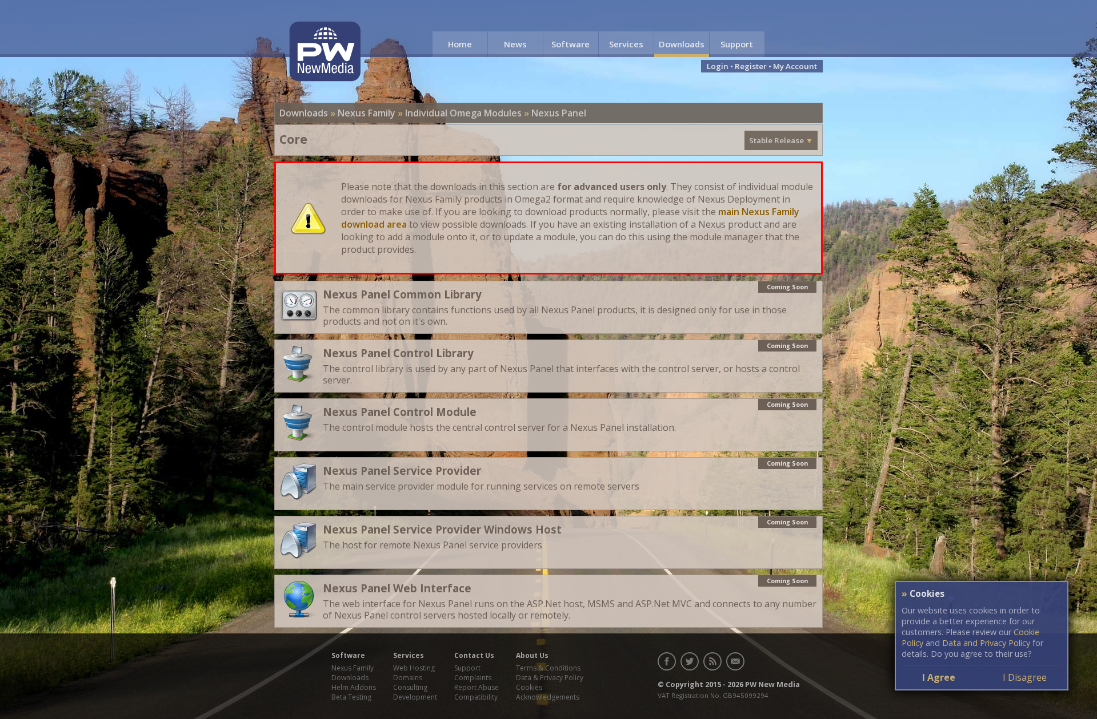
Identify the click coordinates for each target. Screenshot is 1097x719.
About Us (532, 655)
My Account (795, 66)
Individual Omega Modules (463, 113)
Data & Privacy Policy (549, 677)
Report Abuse (476, 687)
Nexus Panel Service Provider (402, 470)
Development (415, 697)
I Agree (938, 677)
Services (626, 44)
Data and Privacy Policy (986, 642)
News (515, 44)
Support (736, 44)
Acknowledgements (547, 697)
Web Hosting (414, 668)
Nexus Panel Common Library (402, 294)
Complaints (472, 677)
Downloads (681, 44)
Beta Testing (351, 697)
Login (717, 66)
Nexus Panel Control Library (398, 353)
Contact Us (474, 655)
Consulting (410, 687)
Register (751, 66)
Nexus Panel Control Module (400, 412)
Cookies (529, 687)
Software (570, 44)
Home (460, 44)
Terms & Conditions (548, 668)
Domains (407, 677)
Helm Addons (353, 687)
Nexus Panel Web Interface (397, 588)
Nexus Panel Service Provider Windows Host (442, 529)
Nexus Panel (558, 113)
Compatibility (476, 697)
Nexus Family (366, 113)
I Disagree (1025, 677)
